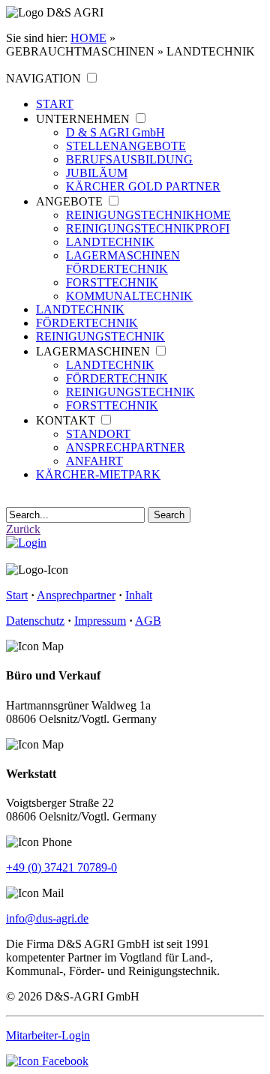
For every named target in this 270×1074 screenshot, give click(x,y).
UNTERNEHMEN (83, 118)
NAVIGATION (43, 78)
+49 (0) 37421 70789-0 (61, 867)
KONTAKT (65, 420)
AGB (148, 620)
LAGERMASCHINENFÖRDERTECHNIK (123, 262)
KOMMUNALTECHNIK (129, 296)
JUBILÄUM (97, 172)
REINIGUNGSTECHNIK (148, 214)
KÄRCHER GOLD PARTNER (143, 186)
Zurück (23, 529)
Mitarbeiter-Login (48, 1035)
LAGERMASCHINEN (93, 351)
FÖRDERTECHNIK (87, 322)
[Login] (26, 542)
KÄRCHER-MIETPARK (98, 474)
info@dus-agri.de (47, 918)
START (55, 104)
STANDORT (98, 434)
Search (169, 514)
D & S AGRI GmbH (115, 132)
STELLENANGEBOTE (126, 146)
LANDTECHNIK (110, 242)
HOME (88, 38)
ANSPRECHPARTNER (125, 447)
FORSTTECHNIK (112, 282)
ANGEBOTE (69, 201)
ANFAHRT (94, 460)
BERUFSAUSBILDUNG (129, 159)
